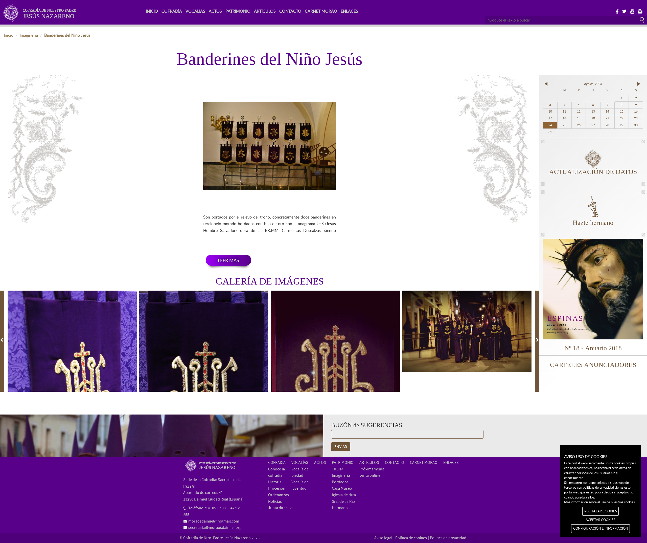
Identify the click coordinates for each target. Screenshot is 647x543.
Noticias (275, 501)
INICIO (152, 11)
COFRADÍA (171, 11)
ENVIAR (340, 446)
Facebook (616, 11)
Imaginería (341, 475)
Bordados (340, 482)
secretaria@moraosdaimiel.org (214, 527)
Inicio (8, 35)
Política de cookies (411, 537)
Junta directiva (280, 507)
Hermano (340, 507)
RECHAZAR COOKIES (600, 511)
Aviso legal (383, 537)
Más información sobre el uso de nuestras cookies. (600, 502)
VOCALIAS (195, 11)
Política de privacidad (448, 537)
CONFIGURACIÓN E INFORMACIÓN (600, 528)
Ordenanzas (278, 494)
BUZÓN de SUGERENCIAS (366, 425)
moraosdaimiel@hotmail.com (213, 521)
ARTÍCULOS (265, 11)
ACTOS (215, 11)
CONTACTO (290, 11)
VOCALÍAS (299, 462)
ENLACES (349, 11)
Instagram (639, 11)
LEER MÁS (228, 260)
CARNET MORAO (321, 11)
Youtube (632, 11)
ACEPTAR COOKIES (600, 519)
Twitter (624, 11)
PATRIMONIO (237, 11)
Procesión (276, 488)
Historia (275, 482)
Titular (337, 469)
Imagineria (29, 35)
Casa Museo (342, 488)
